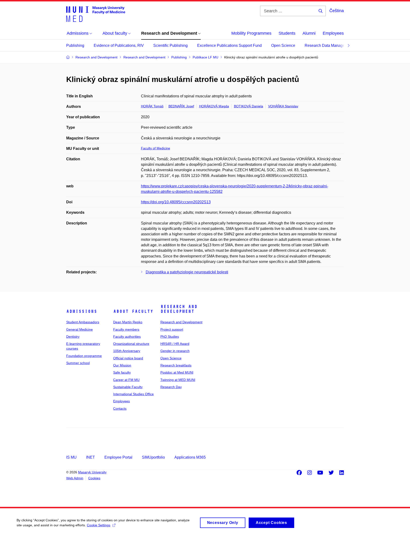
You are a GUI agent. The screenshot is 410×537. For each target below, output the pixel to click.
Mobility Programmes (251, 33)
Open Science (283, 45)
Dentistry (72, 336)
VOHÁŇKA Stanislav (283, 106)
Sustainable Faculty (128, 387)
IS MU (71, 457)
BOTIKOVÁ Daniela (248, 106)
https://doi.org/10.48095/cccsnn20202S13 (176, 202)
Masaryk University (92, 472)
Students (287, 33)
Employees (333, 33)
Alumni (309, 33)
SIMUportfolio (153, 457)
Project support (171, 329)
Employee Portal (118, 457)
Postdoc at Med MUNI (176, 372)
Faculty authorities (127, 336)
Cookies (94, 478)
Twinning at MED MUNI (177, 380)
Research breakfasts (175, 365)
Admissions (81, 311)
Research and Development (178, 309)
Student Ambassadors (82, 322)
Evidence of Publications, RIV (119, 45)
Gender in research (175, 351)
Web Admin (74, 478)
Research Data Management (329, 45)
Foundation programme (84, 356)
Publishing (75, 45)
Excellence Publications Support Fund (229, 45)
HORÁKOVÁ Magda (214, 106)
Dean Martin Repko (127, 322)
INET (90, 457)
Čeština (336, 10)
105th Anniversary (126, 351)
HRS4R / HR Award (174, 344)
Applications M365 (190, 457)
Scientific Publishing (170, 45)
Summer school (78, 363)
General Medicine (79, 329)
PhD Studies (169, 336)
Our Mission (122, 365)
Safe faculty (122, 372)
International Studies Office (133, 394)
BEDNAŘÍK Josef (181, 106)
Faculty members (126, 329)
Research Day (171, 387)
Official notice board (128, 358)
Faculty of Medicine (155, 148)
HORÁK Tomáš (152, 106)
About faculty (133, 311)
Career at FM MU (126, 380)
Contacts (119, 408)
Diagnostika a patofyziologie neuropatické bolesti (187, 272)
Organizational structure (131, 344)
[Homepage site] (95, 14)
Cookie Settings (98, 525)
